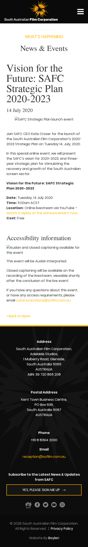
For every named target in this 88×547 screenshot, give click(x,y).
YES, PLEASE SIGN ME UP (41, 489)
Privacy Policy (62, 528)
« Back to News (18, 316)
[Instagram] (62, 504)
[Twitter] (45, 504)
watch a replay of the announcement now (41, 213)
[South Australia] (28, 505)
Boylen (53, 538)
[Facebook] (37, 504)
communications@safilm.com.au (43, 300)
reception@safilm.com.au (44, 456)
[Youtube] (54, 504)
